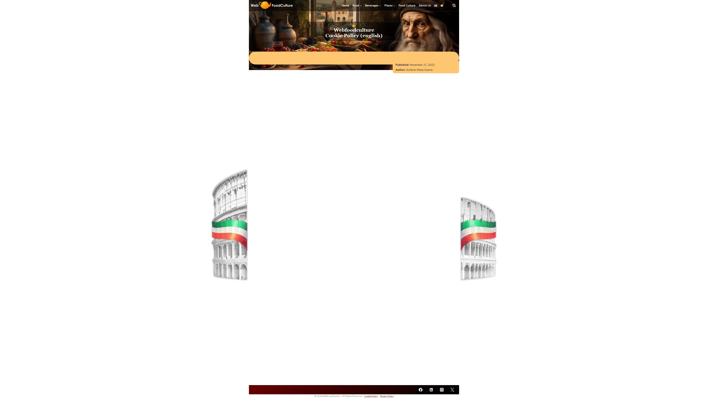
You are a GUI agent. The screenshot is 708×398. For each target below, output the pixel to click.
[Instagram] (442, 390)
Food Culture (407, 5)
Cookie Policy (371, 396)
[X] (452, 390)
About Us (425, 5)
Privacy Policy (387, 396)
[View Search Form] (455, 5)
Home (345, 5)
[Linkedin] (431, 390)
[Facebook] (420, 390)
